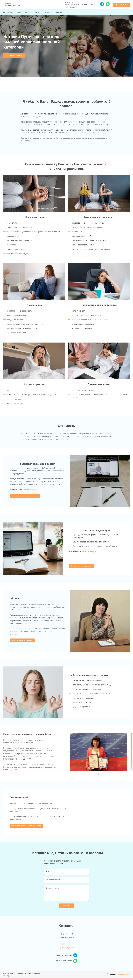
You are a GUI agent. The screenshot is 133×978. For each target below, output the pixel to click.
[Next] (128, 752)
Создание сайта (123, 975)
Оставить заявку (14, 55)
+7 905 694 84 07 (88, 5)
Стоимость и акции (23, 12)
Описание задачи (52, 888)
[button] (34, 193)
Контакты (47, 12)
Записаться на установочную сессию (24, 496)
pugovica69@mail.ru (66, 947)
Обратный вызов (121, 4)
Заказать (58, 12)
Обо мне (37, 12)
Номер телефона (52, 880)
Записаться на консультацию (81, 566)
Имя (47, 872)
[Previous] (69, 752)
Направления (8, 12)
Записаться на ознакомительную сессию (26, 826)
